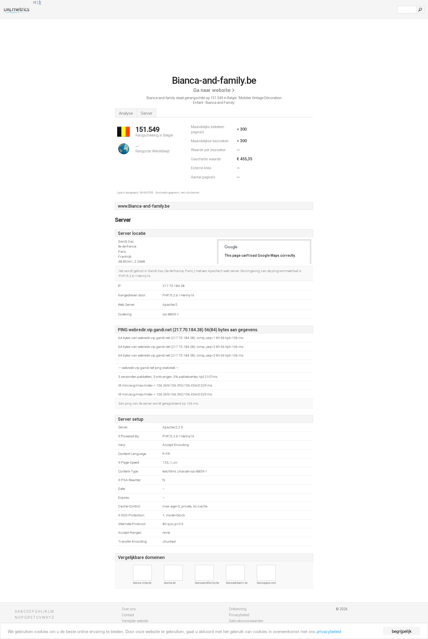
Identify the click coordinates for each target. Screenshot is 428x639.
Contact (128, 615)
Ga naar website (212, 90)
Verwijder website (135, 621)
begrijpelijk (402, 631)
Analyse (126, 113)
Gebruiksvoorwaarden (246, 621)
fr (40, 2)
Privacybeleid (239, 615)
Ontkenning (237, 609)
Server (146, 113)
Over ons (129, 609)
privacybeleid (329, 631)
